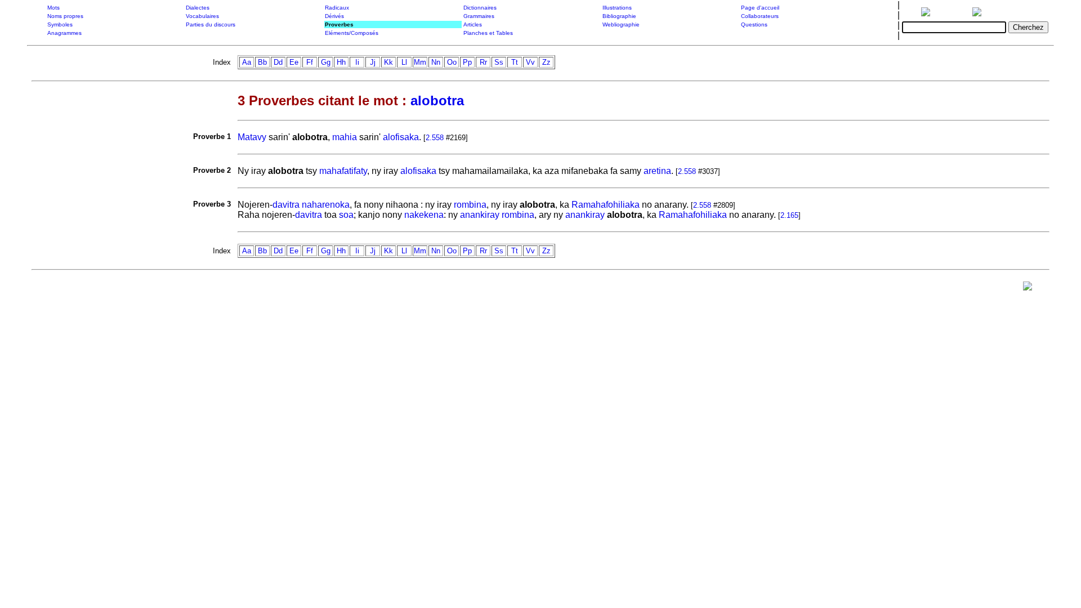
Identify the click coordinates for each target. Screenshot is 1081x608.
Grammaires (478, 16)
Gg (325, 62)
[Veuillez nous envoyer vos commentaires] (1027, 288)
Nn (435, 62)
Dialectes (197, 8)
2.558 (435, 137)
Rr (483, 62)
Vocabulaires (202, 16)
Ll (404, 62)
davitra (286, 204)
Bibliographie (619, 16)
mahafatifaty (343, 171)
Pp (467, 62)
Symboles (60, 24)
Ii (357, 62)
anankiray (479, 215)
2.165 (789, 215)
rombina (470, 204)
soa (346, 215)
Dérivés (334, 16)
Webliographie (621, 24)
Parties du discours (210, 24)
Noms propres (65, 16)
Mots (53, 8)
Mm (420, 62)
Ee (293, 62)
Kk (388, 62)
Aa (246, 62)
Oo (452, 62)
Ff (309, 62)
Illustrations (617, 8)
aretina (657, 171)
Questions (754, 24)
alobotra (437, 100)
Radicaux (337, 8)
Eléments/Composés (351, 33)
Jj (373, 62)
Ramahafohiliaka (605, 204)
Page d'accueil (760, 8)
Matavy (252, 137)
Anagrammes (64, 33)
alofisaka (401, 137)
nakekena (424, 215)
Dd (278, 62)
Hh (341, 62)
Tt (514, 62)
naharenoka (326, 204)
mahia (344, 137)
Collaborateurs (760, 16)
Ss (498, 62)
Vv (530, 62)
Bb (262, 62)
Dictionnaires (480, 8)
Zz (546, 62)
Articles (472, 24)
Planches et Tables (488, 33)
